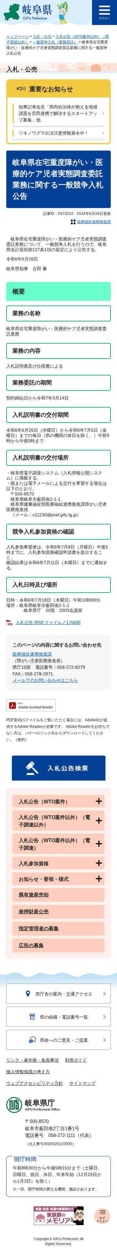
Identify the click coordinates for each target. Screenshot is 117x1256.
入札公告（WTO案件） (44, 801)
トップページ (17, 36)
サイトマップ (82, 1083)
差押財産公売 (34, 911)
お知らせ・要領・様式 (44, 879)
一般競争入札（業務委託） (55, 42)
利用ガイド (76, 1060)
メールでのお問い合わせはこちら (45, 680)
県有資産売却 (34, 894)
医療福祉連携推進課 (94, 222)
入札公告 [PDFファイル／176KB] (48, 622)
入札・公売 (42, 36)
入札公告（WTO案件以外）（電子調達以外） (54, 821)
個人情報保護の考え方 (28, 1071)
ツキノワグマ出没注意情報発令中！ (54, 133)
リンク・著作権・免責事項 (32, 1060)
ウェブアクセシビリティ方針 (34, 1083)
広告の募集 (31, 945)
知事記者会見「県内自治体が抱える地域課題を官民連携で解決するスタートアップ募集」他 (58, 113)
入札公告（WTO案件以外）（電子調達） (54, 844)
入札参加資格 (34, 863)
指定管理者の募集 (39, 928)
